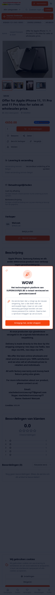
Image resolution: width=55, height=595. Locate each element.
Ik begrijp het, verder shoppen (27, 323)
